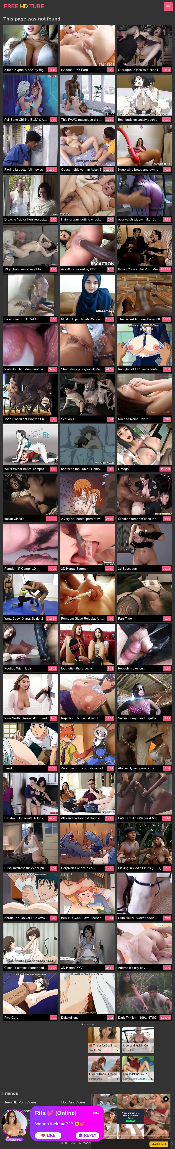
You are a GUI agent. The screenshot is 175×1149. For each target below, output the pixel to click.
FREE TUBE (24, 6)
